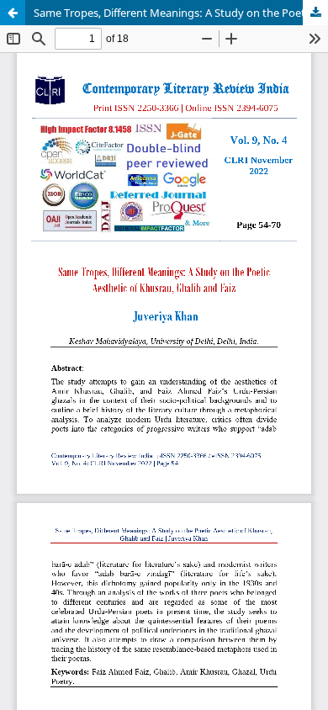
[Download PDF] (315, 12)
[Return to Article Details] (12, 12)
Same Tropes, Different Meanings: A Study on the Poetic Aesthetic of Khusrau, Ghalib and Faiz (181, 12)
